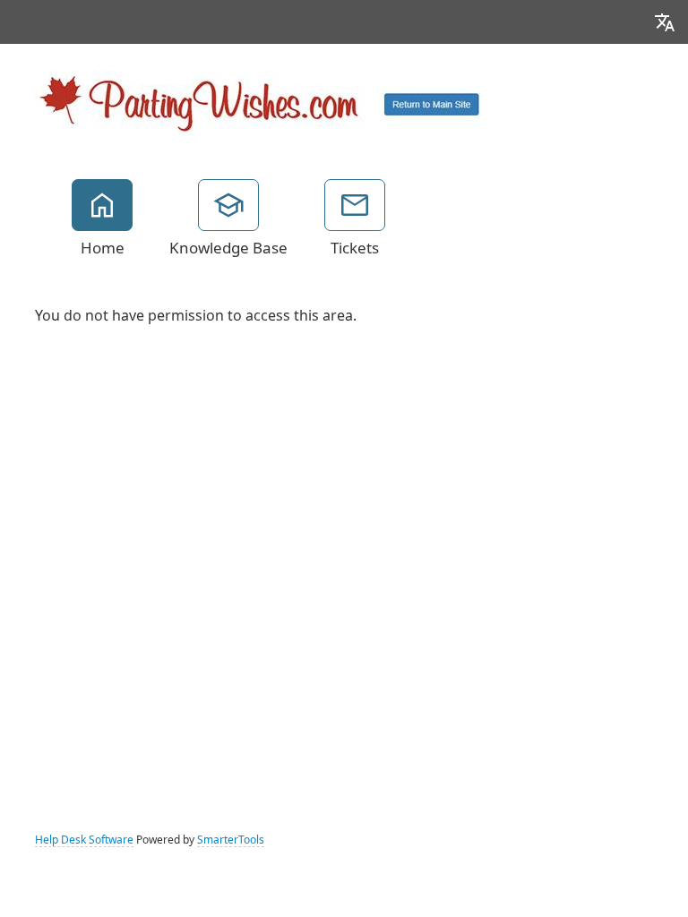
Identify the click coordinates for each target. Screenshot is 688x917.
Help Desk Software (84, 840)
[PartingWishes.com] (258, 101)
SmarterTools (230, 840)
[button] (664, 22)
